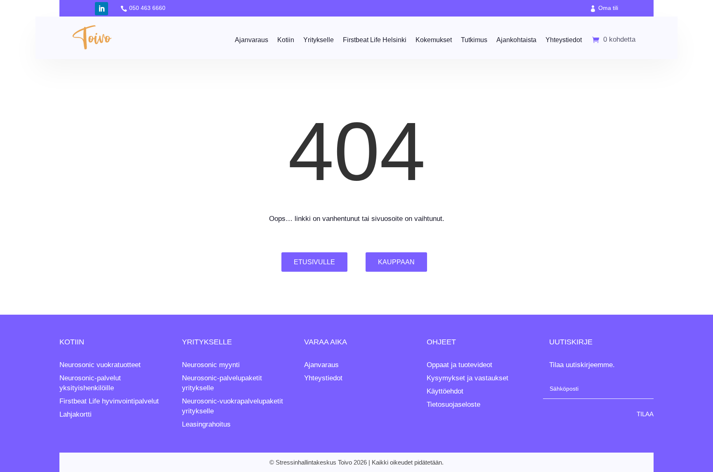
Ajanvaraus (251, 39)
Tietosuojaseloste (453, 404)
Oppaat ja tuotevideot (459, 365)
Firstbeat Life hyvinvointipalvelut (109, 401)
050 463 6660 (147, 8)
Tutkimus (474, 39)
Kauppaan (396, 262)
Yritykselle (318, 39)
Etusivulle (314, 262)
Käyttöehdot (445, 391)
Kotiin (285, 39)
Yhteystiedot (563, 39)
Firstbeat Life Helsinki (374, 39)
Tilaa (645, 413)
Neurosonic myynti (211, 365)
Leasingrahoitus (206, 424)
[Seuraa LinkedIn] (101, 8)
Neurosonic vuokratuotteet (100, 365)
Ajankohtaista (516, 39)
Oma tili (608, 8)
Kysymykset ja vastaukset (467, 378)
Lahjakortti (75, 414)
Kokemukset (434, 39)
